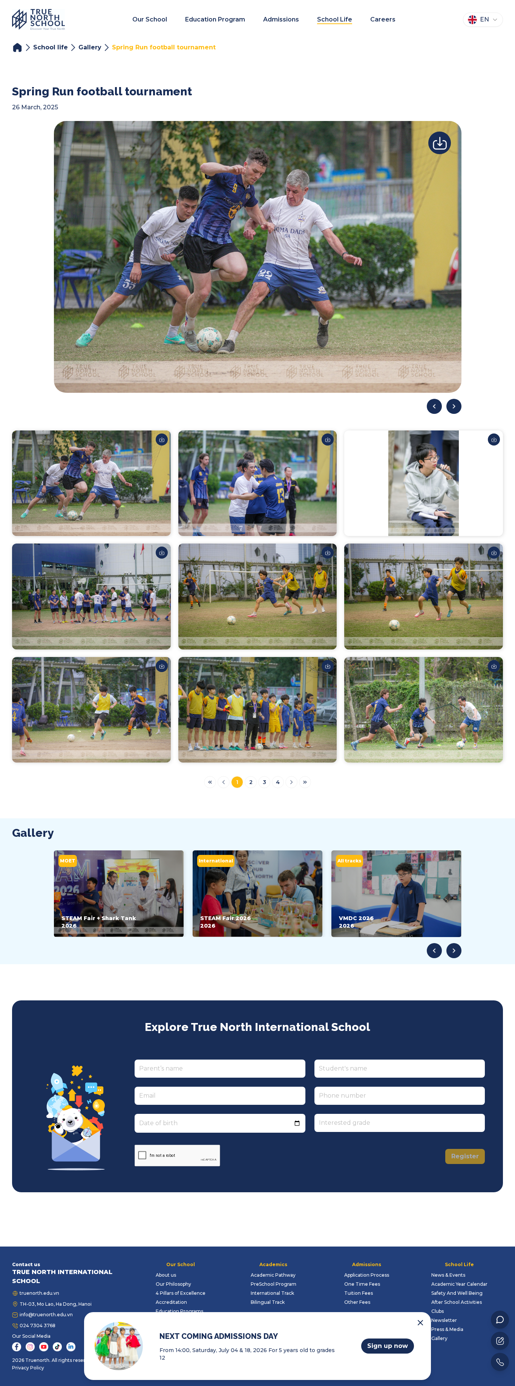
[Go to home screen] (38, 19)
